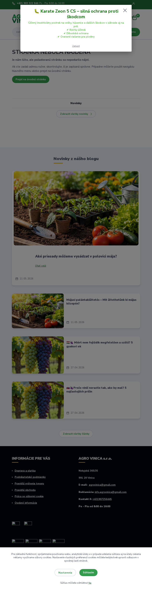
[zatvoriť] (125, 11)
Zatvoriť (76, 46)
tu (89, 583)
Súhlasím (88, 572)
